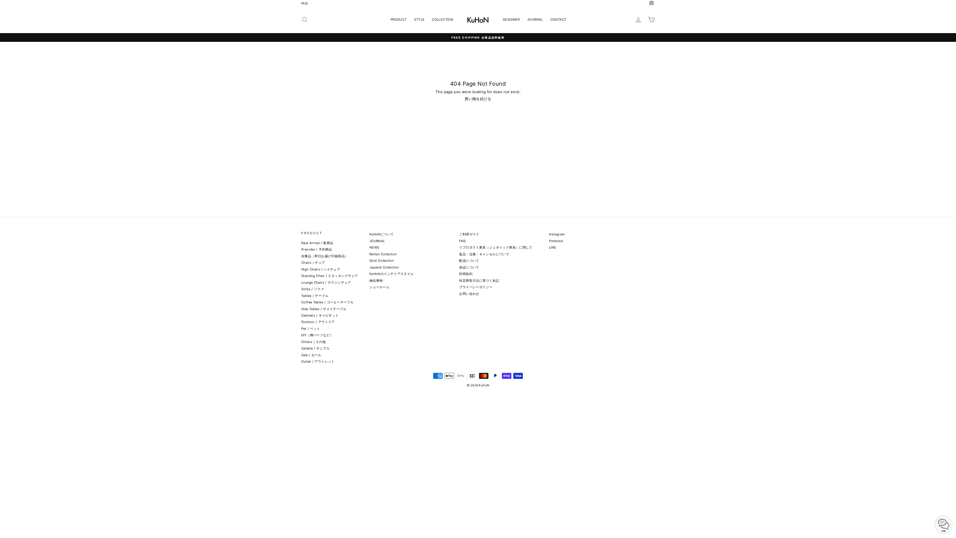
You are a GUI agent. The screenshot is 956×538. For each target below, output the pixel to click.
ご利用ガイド (469, 234)
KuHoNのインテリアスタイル (391, 274)
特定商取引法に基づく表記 (479, 280)
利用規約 (466, 274)
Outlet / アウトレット (318, 361)
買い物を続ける (478, 99)
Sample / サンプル (315, 348)
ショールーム (379, 287)
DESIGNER (511, 19)
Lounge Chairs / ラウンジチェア (326, 282)
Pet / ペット (310, 329)
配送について (469, 261)
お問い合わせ (469, 294)
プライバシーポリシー (475, 287)
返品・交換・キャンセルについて (484, 254)
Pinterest (556, 241)
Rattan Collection (383, 254)
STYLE (419, 19)
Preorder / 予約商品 (316, 249)
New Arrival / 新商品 (317, 243)
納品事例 (376, 280)
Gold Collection (381, 261)
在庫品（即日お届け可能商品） (324, 256)
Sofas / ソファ (312, 289)
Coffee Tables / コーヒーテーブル (327, 302)
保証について (469, 267)
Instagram (557, 234)
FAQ (304, 3)
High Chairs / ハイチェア (320, 269)
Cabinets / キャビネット (320, 315)
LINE (552, 247)
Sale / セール (311, 355)
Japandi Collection (384, 267)
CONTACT (558, 19)
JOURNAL (535, 19)
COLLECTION (442, 19)
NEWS (374, 247)
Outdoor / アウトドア (318, 322)
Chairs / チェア (313, 263)
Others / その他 (313, 342)
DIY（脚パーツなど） (317, 335)
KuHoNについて (381, 234)
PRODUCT (399, 19)
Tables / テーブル (314, 296)
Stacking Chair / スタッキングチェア (329, 276)
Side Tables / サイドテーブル (323, 309)
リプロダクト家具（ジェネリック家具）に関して (495, 247)
